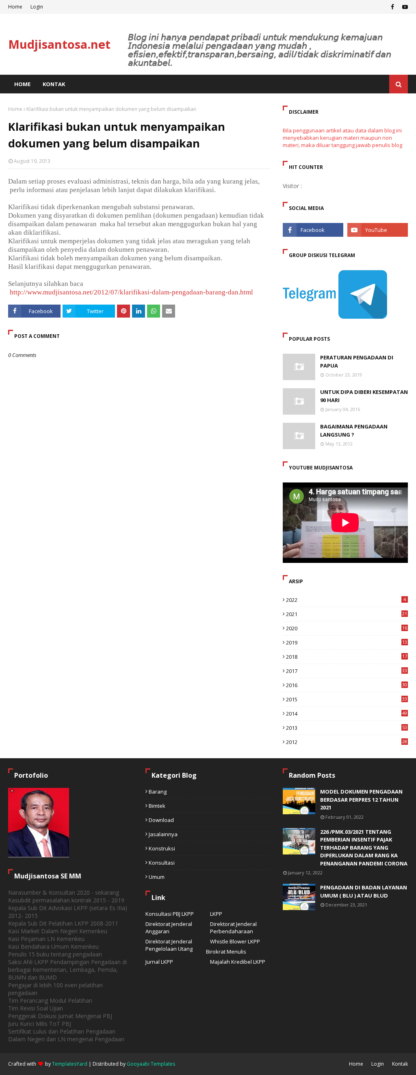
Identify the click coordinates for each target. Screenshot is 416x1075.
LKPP (216, 913)
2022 (346, 599)
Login (36, 6)
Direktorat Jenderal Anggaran (168, 927)
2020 (346, 628)
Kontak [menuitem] (54, 84)
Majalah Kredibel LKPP (237, 961)
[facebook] (392, 7)
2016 (346, 685)
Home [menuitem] (22, 84)
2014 (346, 713)
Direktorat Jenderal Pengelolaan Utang (169, 945)
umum (157, 876)
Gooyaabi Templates (151, 1063)
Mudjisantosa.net (59, 44)
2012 (346, 742)
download (161, 820)
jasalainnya (163, 834)
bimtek (157, 805)
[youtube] (404, 7)
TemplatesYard (69, 1063)
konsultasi (162, 862)
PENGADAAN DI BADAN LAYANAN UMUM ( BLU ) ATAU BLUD (363, 891)
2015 (346, 699)
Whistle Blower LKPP (235, 941)
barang (158, 791)
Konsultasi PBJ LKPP (169, 913)
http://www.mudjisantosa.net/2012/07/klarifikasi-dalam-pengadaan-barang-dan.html (130, 292)
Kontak (400, 1063)
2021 (346, 614)
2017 (346, 671)
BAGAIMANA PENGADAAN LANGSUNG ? (354, 430)
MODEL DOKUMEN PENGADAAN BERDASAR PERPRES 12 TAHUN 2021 (361, 799)
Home (15, 6)
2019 (346, 642)
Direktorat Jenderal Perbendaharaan (233, 927)
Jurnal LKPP (159, 961)
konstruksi (162, 848)
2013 (346, 727)
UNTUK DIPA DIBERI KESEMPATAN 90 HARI (364, 396)
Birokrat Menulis (226, 951)
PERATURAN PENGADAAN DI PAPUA (356, 361)
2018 (346, 656)
